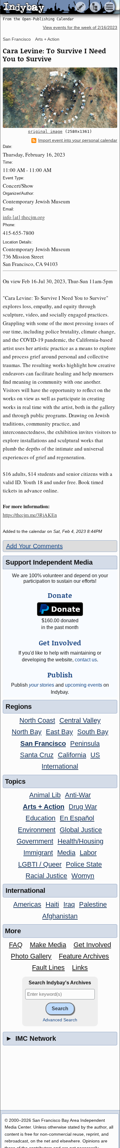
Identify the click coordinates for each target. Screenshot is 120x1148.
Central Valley (80, 720)
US (95, 755)
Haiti (52, 904)
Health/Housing (80, 841)
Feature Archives (84, 956)
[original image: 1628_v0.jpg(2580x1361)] (60, 97)
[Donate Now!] (60, 609)
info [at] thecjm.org (24, 217)
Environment (36, 830)
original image (45, 131)
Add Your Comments (34, 546)
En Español (77, 818)
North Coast (37, 720)
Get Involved (92, 945)
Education (40, 818)
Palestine (93, 904)
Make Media (48, 945)
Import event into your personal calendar (77, 140)
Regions (19, 706)
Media (66, 852)
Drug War (83, 807)
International (60, 766)
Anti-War (78, 795)
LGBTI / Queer (40, 864)
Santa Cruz (37, 755)
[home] (57, 7)
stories (41, 685)
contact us (86, 659)
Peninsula (85, 743)
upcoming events (83, 685)
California (72, 755)
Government (35, 841)
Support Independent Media (49, 562)
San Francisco (17, 39)
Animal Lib (45, 795)
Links (80, 967)
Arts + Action (47, 39)
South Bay (92, 732)
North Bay (27, 732)
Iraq (69, 904)
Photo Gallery (31, 956)
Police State (84, 864)
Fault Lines (48, 967)
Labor (88, 852)
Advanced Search (60, 1020)
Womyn (82, 876)
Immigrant (38, 852)
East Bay (59, 732)
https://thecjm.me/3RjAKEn (30, 515)
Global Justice (81, 830)
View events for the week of (80, 27)
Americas (27, 904)
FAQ (15, 945)
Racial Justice (46, 876)
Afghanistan (60, 916)
